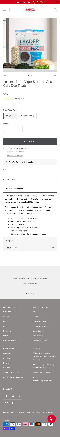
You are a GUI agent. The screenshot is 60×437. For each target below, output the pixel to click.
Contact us (7, 353)
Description (9, 179)
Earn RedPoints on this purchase (22, 162)
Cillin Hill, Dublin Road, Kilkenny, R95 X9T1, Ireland (36, 413)
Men (5, 321)
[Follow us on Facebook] (6, 396)
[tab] (30, 247)
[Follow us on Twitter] (13, 396)
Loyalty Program (39, 321)
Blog (35, 312)
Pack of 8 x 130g (27, 116)
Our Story (37, 316)
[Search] (10, 9)
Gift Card (7, 312)
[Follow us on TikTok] (13, 402)
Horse (5, 336)
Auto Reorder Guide (41, 326)
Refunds (6, 368)
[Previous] (4, 75)
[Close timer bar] (57, 2)
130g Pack (10, 116)
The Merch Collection (41, 340)
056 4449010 (44, 373)
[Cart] (55, 9)
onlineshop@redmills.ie (42, 381)
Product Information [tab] (14, 189)
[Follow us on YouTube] (6, 402)
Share (5, 169)
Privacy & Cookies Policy (13, 377)
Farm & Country (9, 340)
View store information (15, 156)
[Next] (55, 75)
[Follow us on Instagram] (19, 396)
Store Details (38, 331)
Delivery (6, 358)
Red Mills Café (38, 336)
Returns (6, 363)
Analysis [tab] (9, 240)
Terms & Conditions (11, 372)
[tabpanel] (30, 215)
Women (6, 316)
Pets (5, 326)
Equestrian (7, 331)
